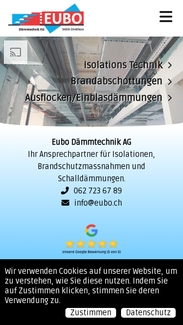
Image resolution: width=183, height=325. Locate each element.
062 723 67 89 (98, 191)
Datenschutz (148, 313)
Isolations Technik (123, 65)
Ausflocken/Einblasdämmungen (94, 97)
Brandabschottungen (117, 81)
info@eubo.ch (98, 203)
